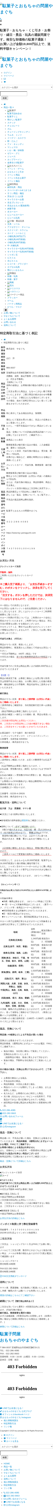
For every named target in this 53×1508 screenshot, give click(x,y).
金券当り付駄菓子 (15, 162)
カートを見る (12, 1441)
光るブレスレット (15, 202)
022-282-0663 (9, 1113)
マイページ (9, 76)
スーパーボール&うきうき (19, 190)
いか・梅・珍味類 (15, 150)
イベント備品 (13, 181)
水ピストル (12, 261)
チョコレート (13, 126)
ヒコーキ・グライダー (17, 264)
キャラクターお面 (15, 199)
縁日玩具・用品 (14, 187)
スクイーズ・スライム (17, 230)
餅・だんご (12, 141)
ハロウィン (15, 291)
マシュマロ (12, 147)
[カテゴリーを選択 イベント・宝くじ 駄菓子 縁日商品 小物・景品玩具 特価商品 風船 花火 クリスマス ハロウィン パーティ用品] (26, 87)
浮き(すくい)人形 (15, 196)
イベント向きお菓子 (16, 178)
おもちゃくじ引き (15, 172)
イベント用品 (13, 175)
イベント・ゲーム (15, 169)
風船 (12, 282)
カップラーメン (14, 159)
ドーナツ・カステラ (16, 138)
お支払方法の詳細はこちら (12, 1218)
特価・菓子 (12, 279)
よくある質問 (10, 319)
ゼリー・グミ (13, 153)
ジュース (11, 156)
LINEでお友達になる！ (13, 1123)
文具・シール (13, 224)
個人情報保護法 (11, 1420)
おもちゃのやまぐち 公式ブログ (17, 1411)
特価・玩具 (12, 276)
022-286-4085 (8, 1110)
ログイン (8, 72)
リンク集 (8, 1426)
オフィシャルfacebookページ (15, 1414)
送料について (10, 325)
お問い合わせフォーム (12, 1116)
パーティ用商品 (14, 304)
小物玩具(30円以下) (16, 236)
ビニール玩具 (13, 218)
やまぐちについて (12, 316)
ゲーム (10, 301)
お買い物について (12, 313)
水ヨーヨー (12, 212)
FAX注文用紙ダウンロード (14, 1276)
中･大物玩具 (13, 245)
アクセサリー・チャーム (18, 227)
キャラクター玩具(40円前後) (20, 248)
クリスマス (15, 288)
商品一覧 (8, 107)
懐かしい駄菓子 (14, 119)
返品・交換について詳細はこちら (15, 1161)
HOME (7, 1463)
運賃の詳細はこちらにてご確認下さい (17, 1295)
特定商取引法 (10, 1423)
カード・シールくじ (16, 233)
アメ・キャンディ (15, 144)
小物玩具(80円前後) (16, 242)
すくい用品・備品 (15, 193)
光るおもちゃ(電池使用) (18, 205)
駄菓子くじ (12, 116)
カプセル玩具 (13, 267)
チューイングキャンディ (18, 132)
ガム (9, 129)
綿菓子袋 (11, 208)
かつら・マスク (14, 307)
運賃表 (25, 820)
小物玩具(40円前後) (16, 239)
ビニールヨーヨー (15, 215)
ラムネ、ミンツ (14, 135)
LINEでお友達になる (15, 1502)
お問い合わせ (10, 322)
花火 (12, 285)
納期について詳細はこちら (12, 1326)
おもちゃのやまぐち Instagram (16, 1417)
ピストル (11, 258)
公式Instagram (9, 1126)
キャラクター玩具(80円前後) (20, 251)
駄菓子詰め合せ (14, 113)
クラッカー (12, 298)
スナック (11, 122)
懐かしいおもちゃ (15, 270)
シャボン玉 (12, 255)
